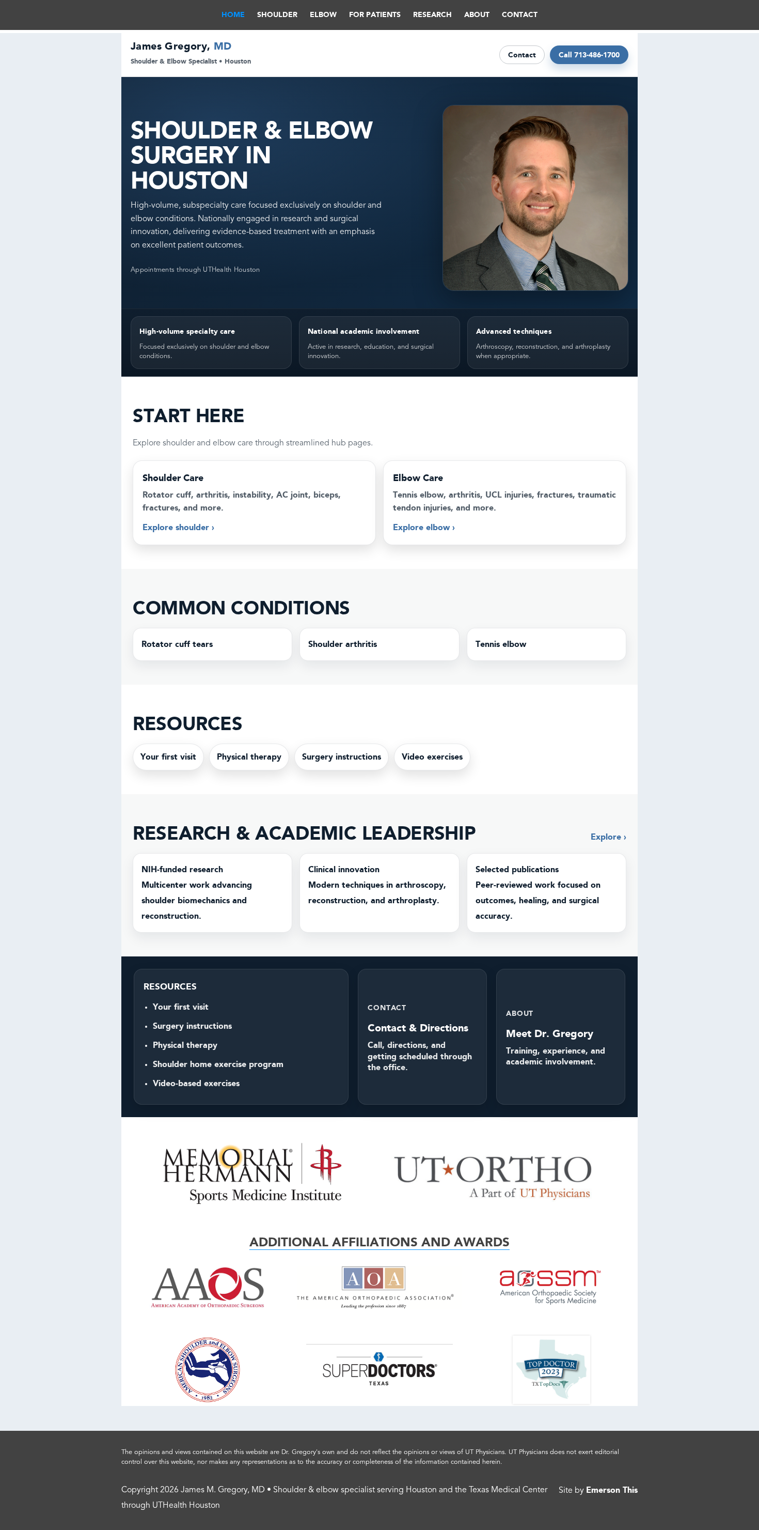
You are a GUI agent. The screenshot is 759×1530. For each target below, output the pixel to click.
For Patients (375, 14)
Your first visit (168, 757)
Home (233, 14)
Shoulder (277, 14)
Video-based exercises (196, 1083)
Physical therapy (249, 757)
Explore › (608, 837)
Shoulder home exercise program (218, 1064)
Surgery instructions (341, 757)
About (476, 14)
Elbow (323, 14)
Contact (522, 54)
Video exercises (432, 757)
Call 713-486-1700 (589, 54)
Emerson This (612, 1490)
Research (432, 14)
